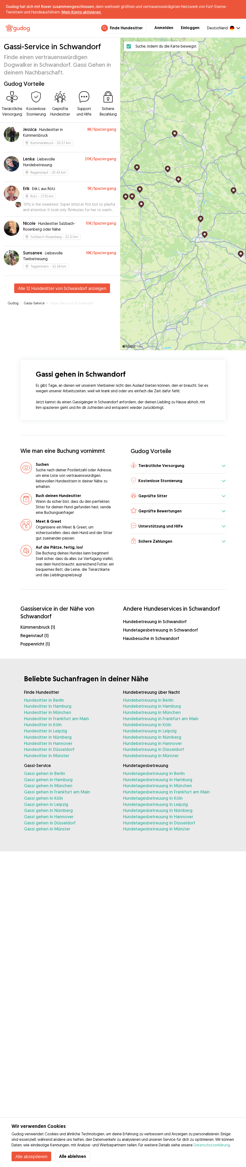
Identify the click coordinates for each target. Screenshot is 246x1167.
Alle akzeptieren (31, 1156)
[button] (178, 466)
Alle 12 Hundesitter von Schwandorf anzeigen (62, 288)
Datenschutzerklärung (212, 1144)
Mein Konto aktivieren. (81, 12)
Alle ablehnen (72, 1156)
